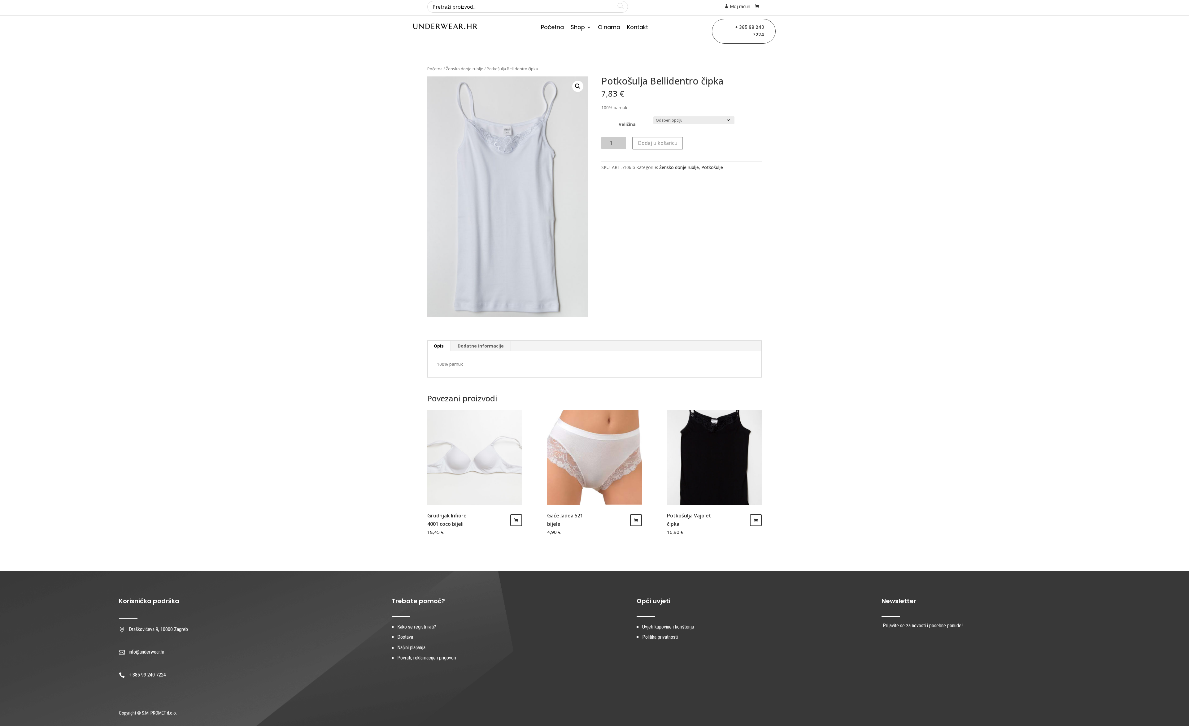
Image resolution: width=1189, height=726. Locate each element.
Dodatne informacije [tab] (481, 346)
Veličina (627, 124)
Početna (552, 28)
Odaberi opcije (516, 520)
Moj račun (739, 6)
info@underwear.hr (146, 652)
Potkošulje (712, 167)
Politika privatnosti (660, 637)
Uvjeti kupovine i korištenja (668, 627)
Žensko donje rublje (464, 68)
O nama (609, 28)
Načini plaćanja (411, 647)
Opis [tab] (439, 346)
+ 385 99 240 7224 (749, 31)
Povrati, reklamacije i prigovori (426, 658)
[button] (577, 86)
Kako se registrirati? (416, 627)
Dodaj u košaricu (657, 143)
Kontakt (637, 28)
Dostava (405, 637)
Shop (578, 28)
